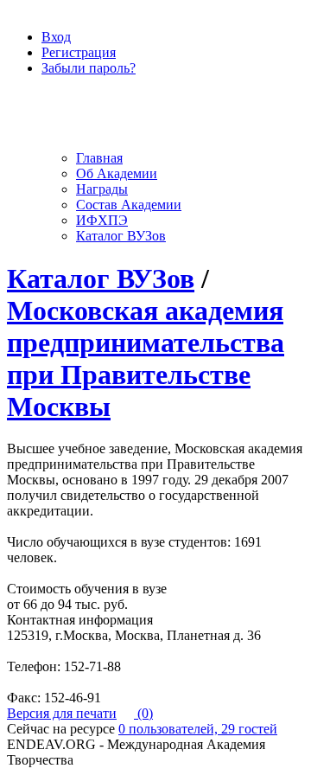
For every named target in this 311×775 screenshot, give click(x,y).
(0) (143, 713)
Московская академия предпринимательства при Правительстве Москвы (145, 358)
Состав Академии (128, 204)
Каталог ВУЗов (121, 235)
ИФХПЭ (102, 220)
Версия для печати (62, 713)
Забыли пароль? (88, 68)
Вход (56, 36)
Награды (102, 189)
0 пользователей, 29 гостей (197, 728)
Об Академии (116, 173)
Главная (99, 158)
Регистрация (78, 52)
